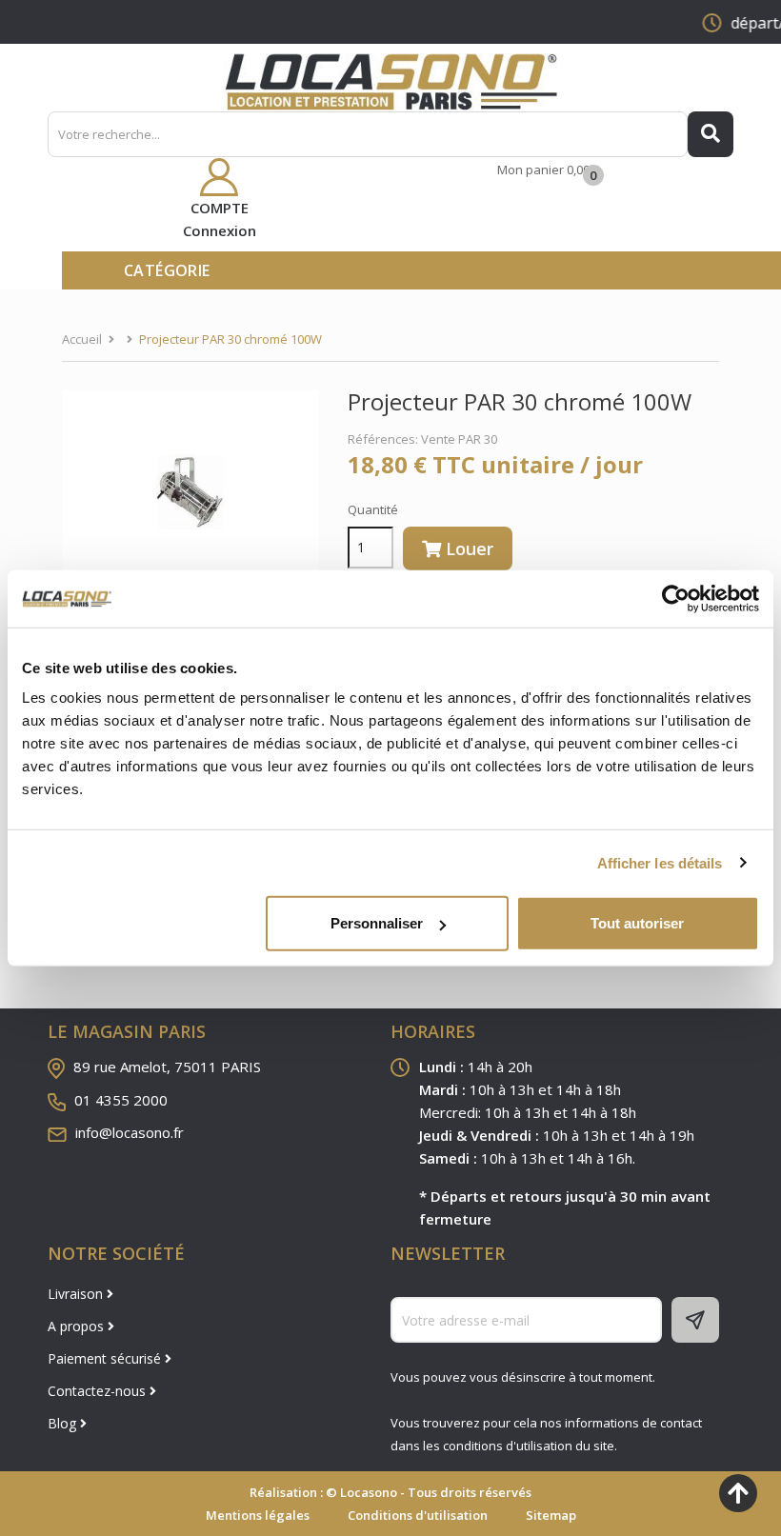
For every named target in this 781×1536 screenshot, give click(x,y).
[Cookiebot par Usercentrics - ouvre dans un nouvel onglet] (675, 598)
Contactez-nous (99, 1391)
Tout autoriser (637, 923)
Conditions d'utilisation (418, 1515)
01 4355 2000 (121, 1099)
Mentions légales (258, 1515)
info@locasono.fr (129, 1132)
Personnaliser (376, 923)
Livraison (77, 1294)
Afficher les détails (660, 862)
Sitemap (551, 1515)
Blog (64, 1423)
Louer (467, 548)
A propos (78, 1326)
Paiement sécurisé (106, 1358)
